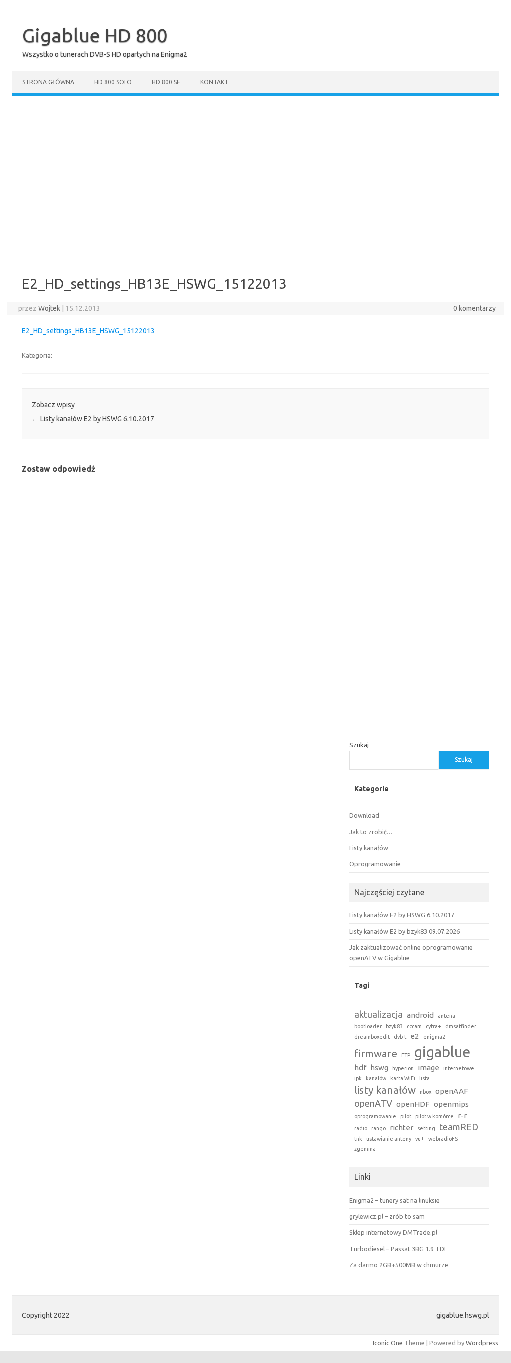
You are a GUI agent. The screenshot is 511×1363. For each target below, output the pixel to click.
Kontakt (214, 82)
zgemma (365, 1149)
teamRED (458, 1127)
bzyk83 (394, 1026)
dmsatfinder (460, 1026)
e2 (414, 1036)
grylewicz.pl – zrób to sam (387, 1216)
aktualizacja (378, 1014)
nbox (425, 1092)
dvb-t (400, 1037)
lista (424, 1078)
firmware (375, 1053)
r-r (462, 1115)
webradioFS (443, 1139)
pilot (405, 1116)
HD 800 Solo (113, 82)
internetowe (458, 1068)
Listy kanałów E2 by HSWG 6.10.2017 (93, 419)
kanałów (376, 1078)
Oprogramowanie (375, 863)
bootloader (368, 1026)
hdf (360, 1067)
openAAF (451, 1091)
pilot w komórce (434, 1116)
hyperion (403, 1068)
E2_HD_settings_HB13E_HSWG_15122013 (88, 331)
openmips (451, 1104)
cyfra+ (433, 1026)
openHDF (413, 1104)
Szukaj (359, 744)
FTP (405, 1055)
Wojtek (49, 308)
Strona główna (48, 82)
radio (360, 1128)
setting (426, 1128)
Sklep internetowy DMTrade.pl (393, 1232)
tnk (358, 1139)
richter (401, 1127)
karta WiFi (402, 1078)
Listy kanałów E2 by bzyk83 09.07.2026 (404, 931)
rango (378, 1128)
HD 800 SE (166, 82)
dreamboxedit (372, 1037)
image (428, 1067)
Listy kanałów (368, 847)
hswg (379, 1067)
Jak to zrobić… (370, 831)
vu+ (419, 1139)
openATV (373, 1103)
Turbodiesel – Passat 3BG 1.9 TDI (397, 1248)
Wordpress (482, 1342)
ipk (358, 1078)
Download (364, 815)
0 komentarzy (474, 308)
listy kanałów (385, 1090)
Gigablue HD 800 (94, 35)
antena (446, 1016)
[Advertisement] (255, 178)
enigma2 (434, 1037)
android (420, 1015)
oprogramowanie (375, 1116)
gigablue (442, 1052)
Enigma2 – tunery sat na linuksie (394, 1200)
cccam (414, 1026)
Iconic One (388, 1342)
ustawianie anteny (388, 1139)
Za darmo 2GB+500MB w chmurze (398, 1264)
